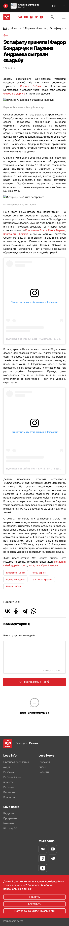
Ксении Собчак (31, 86)
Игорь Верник (56, 230)
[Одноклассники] (16, 611)
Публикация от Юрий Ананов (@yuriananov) (29, 338)
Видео (42, 767)
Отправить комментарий (34, 681)
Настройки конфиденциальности (34, 911)
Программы (10, 818)
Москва (33, 743)
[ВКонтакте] (7, 611)
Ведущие (8, 813)
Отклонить (34, 904)
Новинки (8, 823)
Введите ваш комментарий (19, 635)
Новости (16, 28)
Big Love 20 (10, 828)
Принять (34, 896)
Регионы (8, 787)
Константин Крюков (15, 234)
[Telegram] (25, 611)
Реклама (8, 772)
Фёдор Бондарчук (15, 579)
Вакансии (9, 792)
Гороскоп (44, 762)
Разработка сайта (13, 920)
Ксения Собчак (13, 586)
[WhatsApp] (33, 611)
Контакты (9, 797)
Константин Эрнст (36, 230)
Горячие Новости (35, 28)
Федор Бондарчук (14, 93)
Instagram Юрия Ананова (43, 565)
